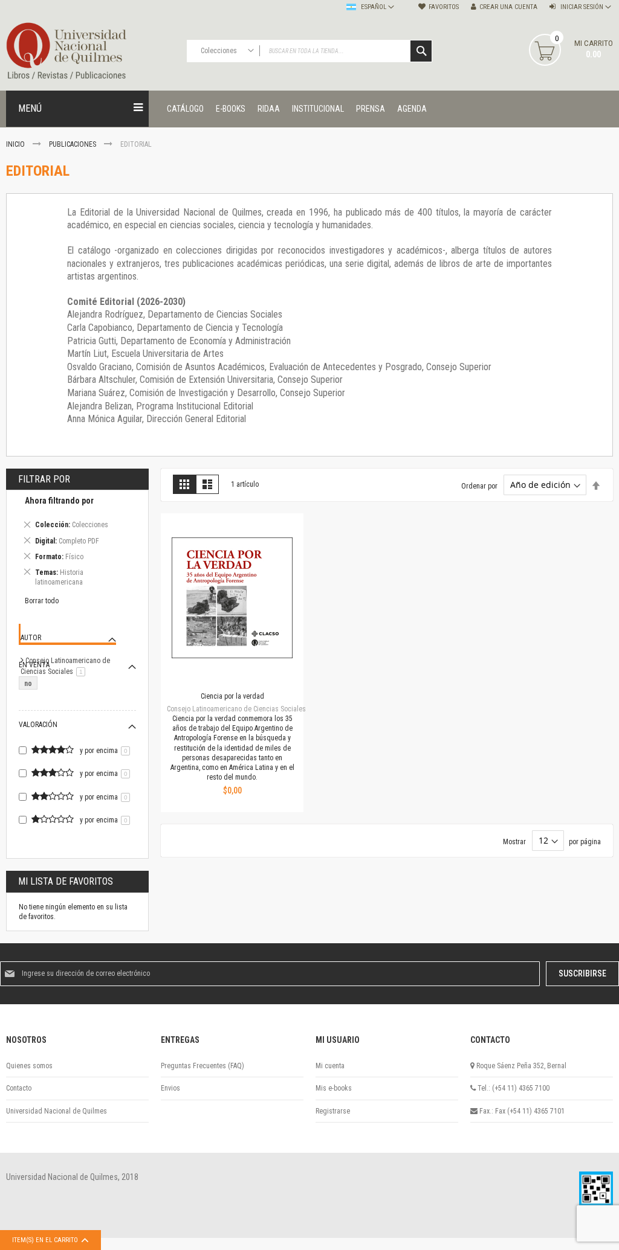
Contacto (18, 1088)
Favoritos (444, 7)
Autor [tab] (31, 637)
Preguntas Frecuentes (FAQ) (202, 1066)
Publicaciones (73, 144)
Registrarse (333, 1111)
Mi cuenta (330, 1066)
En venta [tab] (34, 665)
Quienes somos (29, 1066)
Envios (170, 1088)
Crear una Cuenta (508, 7)
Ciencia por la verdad (232, 696)
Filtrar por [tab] (44, 479)
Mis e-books (334, 1088)
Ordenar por (479, 485)
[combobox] (309, 51)
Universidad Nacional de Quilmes (56, 1111)
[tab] (77, 543)
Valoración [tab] (38, 724)
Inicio (16, 144)
